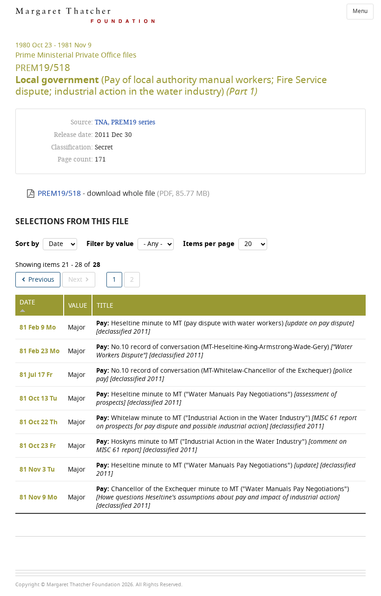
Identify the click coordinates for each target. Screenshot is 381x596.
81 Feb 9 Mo (38, 327)
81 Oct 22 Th (39, 422)
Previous (41, 280)
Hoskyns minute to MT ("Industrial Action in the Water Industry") (221, 446)
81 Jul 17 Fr (36, 375)
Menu (360, 11)
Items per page (209, 244)
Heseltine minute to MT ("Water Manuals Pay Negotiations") (216, 398)
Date (27, 302)
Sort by (27, 244)
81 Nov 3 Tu (37, 469)
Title (105, 306)
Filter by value (110, 244)
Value (77, 306)
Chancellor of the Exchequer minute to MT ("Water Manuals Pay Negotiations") (222, 497)
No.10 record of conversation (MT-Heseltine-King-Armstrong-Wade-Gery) (224, 351)
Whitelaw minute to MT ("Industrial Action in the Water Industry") (226, 422)
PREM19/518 (59, 193)
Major (76, 327)
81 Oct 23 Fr (38, 446)
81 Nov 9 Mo (38, 497)
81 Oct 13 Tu (38, 398)
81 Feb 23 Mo (39, 351)
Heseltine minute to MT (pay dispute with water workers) (225, 327)
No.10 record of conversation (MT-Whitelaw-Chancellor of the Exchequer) (224, 375)
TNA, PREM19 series (125, 122)
